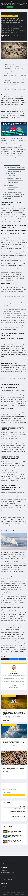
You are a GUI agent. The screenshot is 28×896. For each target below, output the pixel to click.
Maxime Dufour (6, 720)
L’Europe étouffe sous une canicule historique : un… (14, 831)
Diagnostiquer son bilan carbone (16, 169)
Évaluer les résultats (13, 187)
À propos (4, 894)
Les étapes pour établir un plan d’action (14, 167)
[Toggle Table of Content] (2, 163)
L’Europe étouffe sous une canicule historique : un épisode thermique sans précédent (14, 713)
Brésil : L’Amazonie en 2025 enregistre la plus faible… (14, 841)
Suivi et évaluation (9, 185)
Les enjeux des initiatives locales (12, 192)
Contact (4, 886)
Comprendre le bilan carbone (12, 165)
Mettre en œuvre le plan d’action (12, 178)
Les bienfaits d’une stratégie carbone (14, 194)
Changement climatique (19, 808)
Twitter (6, 658)
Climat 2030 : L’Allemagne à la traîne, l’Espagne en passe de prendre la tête (13, 742)
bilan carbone (16, 94)
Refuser (3, 7)
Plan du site (23, 894)
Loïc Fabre (14, 673)
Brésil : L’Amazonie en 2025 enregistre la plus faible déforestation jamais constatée (14, 770)
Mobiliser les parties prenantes (15, 180)
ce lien (18, 255)
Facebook (14, 658)
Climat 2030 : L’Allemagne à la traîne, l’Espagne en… (15, 836)
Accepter (10, 7)
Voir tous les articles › (14, 687)
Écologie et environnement (18, 816)
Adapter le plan (11, 189)
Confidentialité (17, 894)
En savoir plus (20, 4)
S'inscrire (14, 795)
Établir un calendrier (13, 182)
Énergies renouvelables (19, 818)
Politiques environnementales (9, 15)
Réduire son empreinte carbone (17, 813)
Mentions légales (10, 894)
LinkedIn (23, 658)
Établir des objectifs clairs (14, 171)
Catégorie (22, 806)
